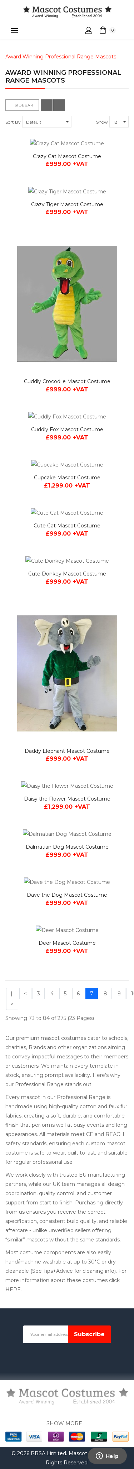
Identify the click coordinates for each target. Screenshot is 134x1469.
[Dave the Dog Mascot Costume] (67, 882)
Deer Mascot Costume (67, 943)
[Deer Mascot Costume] (67, 930)
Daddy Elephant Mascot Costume (67, 751)
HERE (13, 1289)
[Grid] (47, 105)
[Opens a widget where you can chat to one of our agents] (107, 1456)
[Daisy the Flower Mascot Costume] (67, 786)
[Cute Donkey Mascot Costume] (67, 561)
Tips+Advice (58, 1271)
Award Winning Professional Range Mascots (60, 56)
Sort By (13, 122)
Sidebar (24, 105)
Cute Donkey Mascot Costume (67, 574)
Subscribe (89, 1334)
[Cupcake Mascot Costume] (67, 464)
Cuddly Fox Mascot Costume (67, 429)
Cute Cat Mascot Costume (67, 525)
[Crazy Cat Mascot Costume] (67, 143)
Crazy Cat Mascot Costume (67, 156)
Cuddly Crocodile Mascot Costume (67, 381)
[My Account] (89, 30)
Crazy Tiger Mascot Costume (67, 204)
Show (102, 122)
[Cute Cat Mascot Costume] (67, 512)
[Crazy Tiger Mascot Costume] (67, 191)
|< (12, 998)
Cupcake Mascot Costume (67, 477)
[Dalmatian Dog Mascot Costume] (67, 834)
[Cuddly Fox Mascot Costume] (67, 416)
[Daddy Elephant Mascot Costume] (67, 673)
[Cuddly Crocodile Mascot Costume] (67, 303)
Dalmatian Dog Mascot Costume (67, 847)
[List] (59, 105)
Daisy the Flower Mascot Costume (67, 799)
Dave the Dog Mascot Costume (67, 895)
